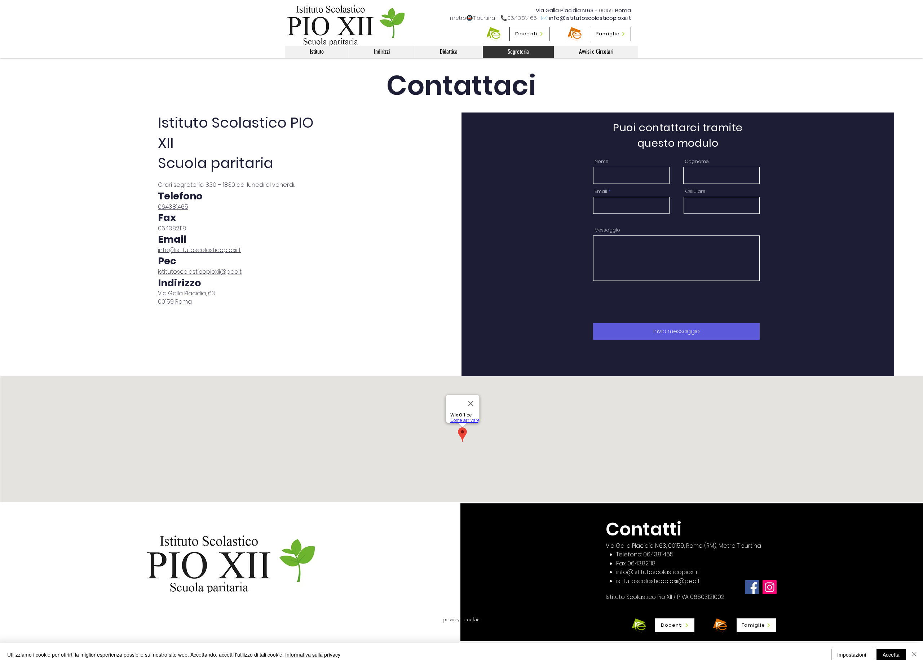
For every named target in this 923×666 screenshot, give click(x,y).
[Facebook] (752, 587)
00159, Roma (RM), (693, 546)
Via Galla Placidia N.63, (637, 546)
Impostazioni (851, 654)
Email (601, 191)
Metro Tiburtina (740, 546)
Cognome (696, 161)
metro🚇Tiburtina (472, 18)
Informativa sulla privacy (312, 654)
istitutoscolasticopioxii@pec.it (200, 272)
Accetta (891, 654)
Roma (623, 10)
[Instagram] (770, 587)
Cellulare (695, 191)
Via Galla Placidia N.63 (564, 10)
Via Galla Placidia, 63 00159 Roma (186, 297)
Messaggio (607, 230)
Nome (601, 161)
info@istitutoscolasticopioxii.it (590, 18)
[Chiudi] (914, 654)
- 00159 (604, 10)
